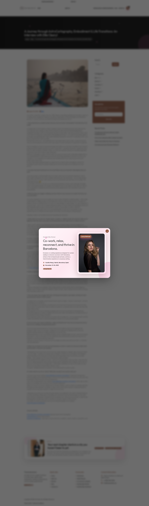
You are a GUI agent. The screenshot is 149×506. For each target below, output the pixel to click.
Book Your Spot (47, 269)
